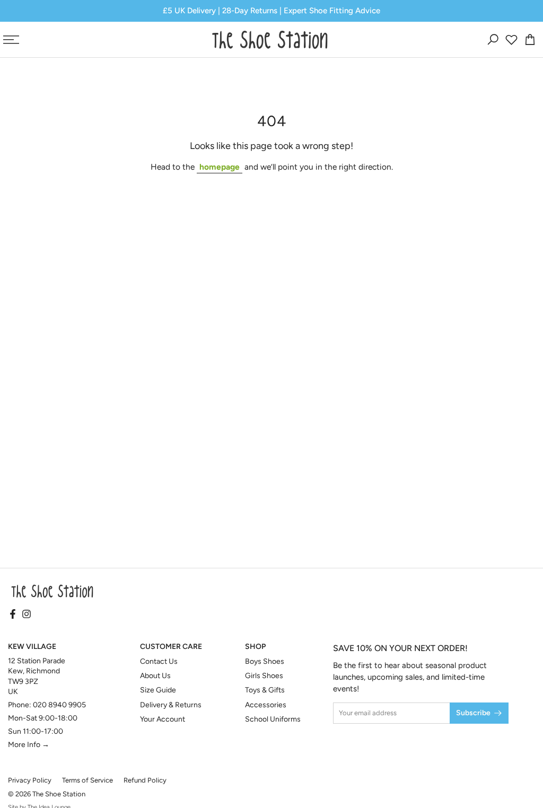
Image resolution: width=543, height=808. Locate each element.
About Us (155, 675)
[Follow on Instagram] (26, 615)
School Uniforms (273, 719)
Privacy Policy (29, 780)
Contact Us (159, 661)
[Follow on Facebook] (12, 615)
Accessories (265, 704)
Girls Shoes (264, 675)
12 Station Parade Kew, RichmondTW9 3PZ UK (36, 676)
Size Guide (158, 690)
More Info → (28, 744)
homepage (219, 167)
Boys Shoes (264, 661)
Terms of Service (87, 780)
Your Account (162, 719)
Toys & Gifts (265, 690)
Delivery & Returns (171, 704)
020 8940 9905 (59, 704)
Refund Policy (145, 780)
